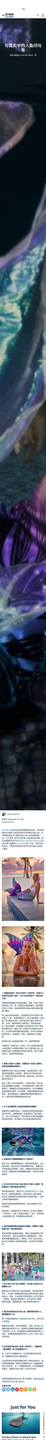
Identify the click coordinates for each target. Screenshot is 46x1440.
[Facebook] (4, 1389)
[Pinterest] (17, 1389)
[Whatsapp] (30, 1389)
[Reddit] (21, 1389)
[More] (34, 1389)
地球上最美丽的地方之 (29, 1191)
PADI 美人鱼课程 (8, 830)
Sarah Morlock (13, 814)
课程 (7, 1326)
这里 (3, 1321)
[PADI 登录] (42, 15)
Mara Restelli (20, 843)
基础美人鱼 (38, 1326)
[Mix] (26, 1389)
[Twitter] (8, 1389)
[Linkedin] (13, 1389)
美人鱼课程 (20, 1318)
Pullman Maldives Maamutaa (30, 841)
